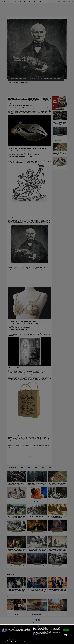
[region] (37, 634)
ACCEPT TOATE (66, 630)
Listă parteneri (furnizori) (37, 634)
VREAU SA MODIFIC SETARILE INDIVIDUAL (66, 634)
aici (2, 638)
